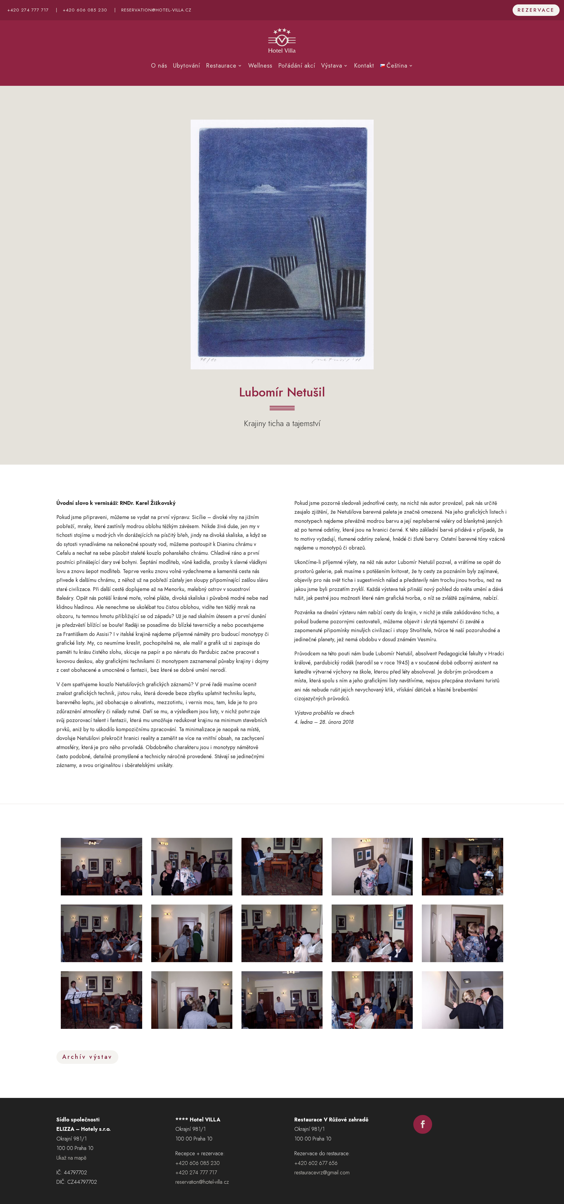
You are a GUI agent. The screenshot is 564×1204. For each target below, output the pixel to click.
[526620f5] (372, 960)
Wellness (260, 65)
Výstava (331, 65)
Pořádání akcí (296, 65)
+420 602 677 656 (316, 1163)
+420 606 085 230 (85, 10)
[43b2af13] (191, 893)
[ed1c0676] (462, 1027)
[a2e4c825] (462, 960)
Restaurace (221, 65)
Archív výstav (87, 1057)
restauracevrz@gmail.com (322, 1172)
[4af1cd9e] (101, 893)
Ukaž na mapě (71, 1158)
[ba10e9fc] (191, 1027)
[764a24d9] (101, 960)
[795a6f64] (191, 960)
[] (422, 1132)
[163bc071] (462, 893)
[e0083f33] (372, 1027)
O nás (159, 65)
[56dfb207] (282, 893)
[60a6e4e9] (372, 893)
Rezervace (536, 10)
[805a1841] (282, 960)
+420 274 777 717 (28, 10)
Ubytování (186, 65)
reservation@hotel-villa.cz (156, 10)
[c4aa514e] (282, 1027)
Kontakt (364, 65)
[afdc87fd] (101, 1027)
